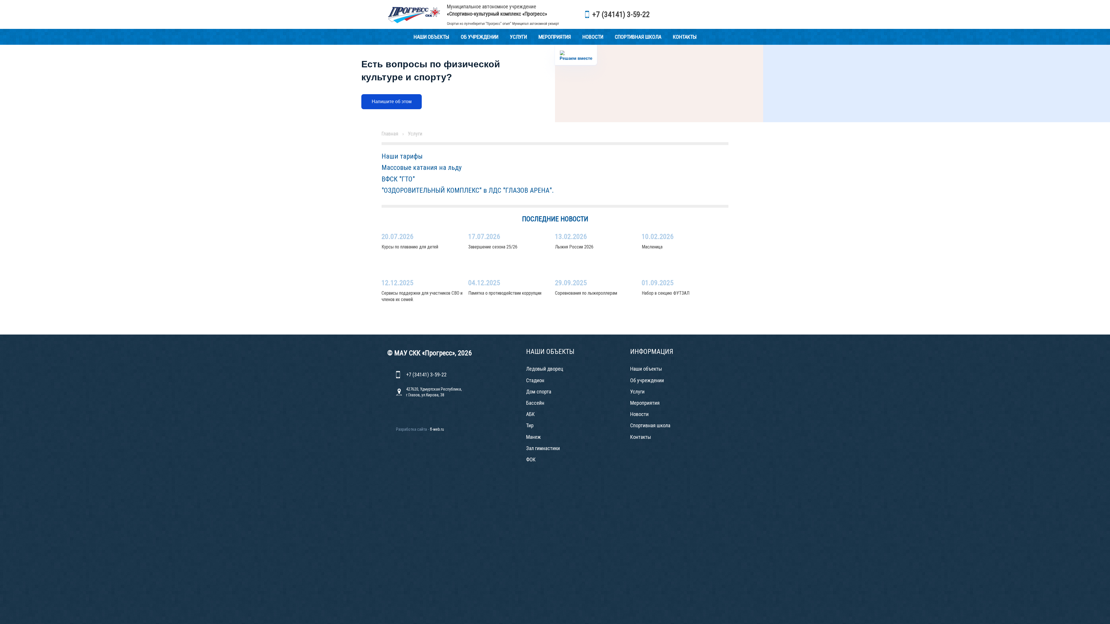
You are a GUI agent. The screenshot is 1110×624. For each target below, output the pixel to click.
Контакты (685, 37)
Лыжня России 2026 (574, 247)
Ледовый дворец (544, 369)
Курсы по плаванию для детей (410, 247)
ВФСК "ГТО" (398, 179)
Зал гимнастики (543, 448)
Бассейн (535, 403)
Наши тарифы (402, 156)
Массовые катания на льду (422, 168)
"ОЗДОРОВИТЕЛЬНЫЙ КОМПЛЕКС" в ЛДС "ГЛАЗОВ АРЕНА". (468, 190)
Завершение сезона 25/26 (492, 247)
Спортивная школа (638, 37)
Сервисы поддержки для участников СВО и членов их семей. (422, 296)
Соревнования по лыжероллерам (586, 293)
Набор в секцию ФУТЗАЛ (665, 293)
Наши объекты (431, 37)
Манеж (533, 437)
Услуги (518, 37)
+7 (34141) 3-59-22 (621, 14)
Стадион (535, 380)
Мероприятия (555, 37)
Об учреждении (479, 37)
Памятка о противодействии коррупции (504, 293)
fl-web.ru (437, 429)
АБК (530, 414)
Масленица (652, 247)
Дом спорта (538, 392)
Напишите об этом (392, 101)
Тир (530, 425)
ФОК (531, 459)
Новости (592, 37)
